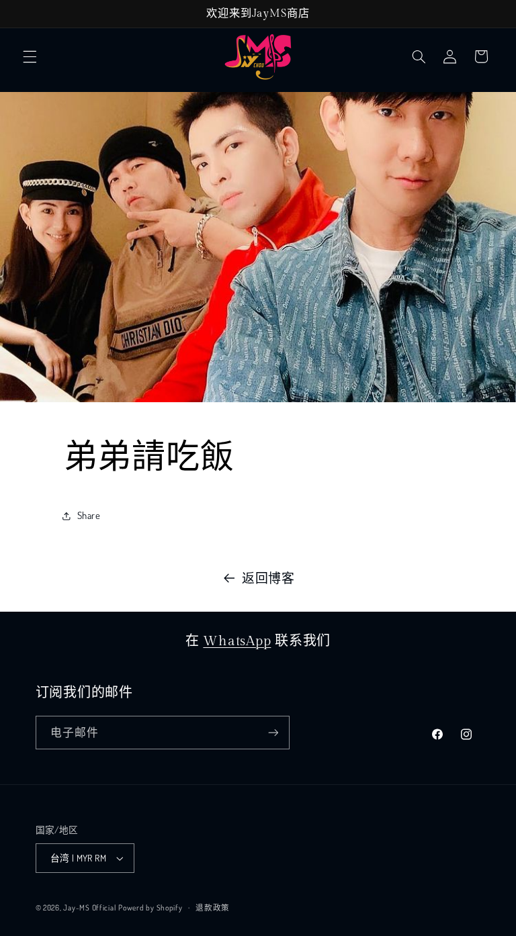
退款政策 (213, 907)
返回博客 (268, 578)
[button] (29, 56)
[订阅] (272, 732)
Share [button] (89, 515)
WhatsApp (237, 641)
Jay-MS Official (89, 907)
